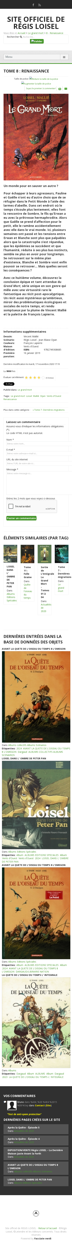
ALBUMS (40, 1073)
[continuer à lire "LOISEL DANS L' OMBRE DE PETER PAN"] (36, 805)
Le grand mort (36, 33)
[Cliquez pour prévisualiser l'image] (36, 136)
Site (48, 1105)
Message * (12, 469)
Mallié (36, 395)
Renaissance (10, 399)
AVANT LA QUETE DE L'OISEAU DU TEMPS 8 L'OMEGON (33, 648)
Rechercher (13, 36)
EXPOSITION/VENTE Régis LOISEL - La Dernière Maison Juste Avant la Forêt (35, 1152)
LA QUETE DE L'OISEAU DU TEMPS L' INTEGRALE (29, 975)
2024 (19, 748)
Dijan (43, 395)
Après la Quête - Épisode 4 (24, 1138)
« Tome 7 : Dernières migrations (49, 409)
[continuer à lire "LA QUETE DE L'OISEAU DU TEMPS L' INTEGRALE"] (36, 1022)
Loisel (29, 395)
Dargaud (22, 751)
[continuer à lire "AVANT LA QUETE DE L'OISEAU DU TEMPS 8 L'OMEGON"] (36, 697)
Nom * (10, 439)
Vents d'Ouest (54, 395)
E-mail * (10, 449)
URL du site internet (17, 459)
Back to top (36, 1213)
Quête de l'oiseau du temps (28, 591)
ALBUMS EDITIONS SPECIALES (42, 855)
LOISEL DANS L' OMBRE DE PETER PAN (10, 576)
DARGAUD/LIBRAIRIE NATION (32, 971)
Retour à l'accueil (47, 1228)
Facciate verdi (42, 1238)
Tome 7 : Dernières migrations (61, 572)
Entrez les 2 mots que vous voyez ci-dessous (30, 498)
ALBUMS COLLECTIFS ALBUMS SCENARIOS (32, 753)
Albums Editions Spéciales (12, 597)
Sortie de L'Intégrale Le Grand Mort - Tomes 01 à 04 (44, 582)
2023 (5, 1077)
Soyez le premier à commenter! (41, 88)
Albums (12, 1070)
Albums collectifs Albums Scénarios (27, 745)
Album (19, 855)
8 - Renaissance (54, 33)
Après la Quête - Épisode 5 (24, 1127)
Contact (40, 1105)
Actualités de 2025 (24, 1130)
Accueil (21, 33)
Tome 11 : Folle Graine (27, 572)
